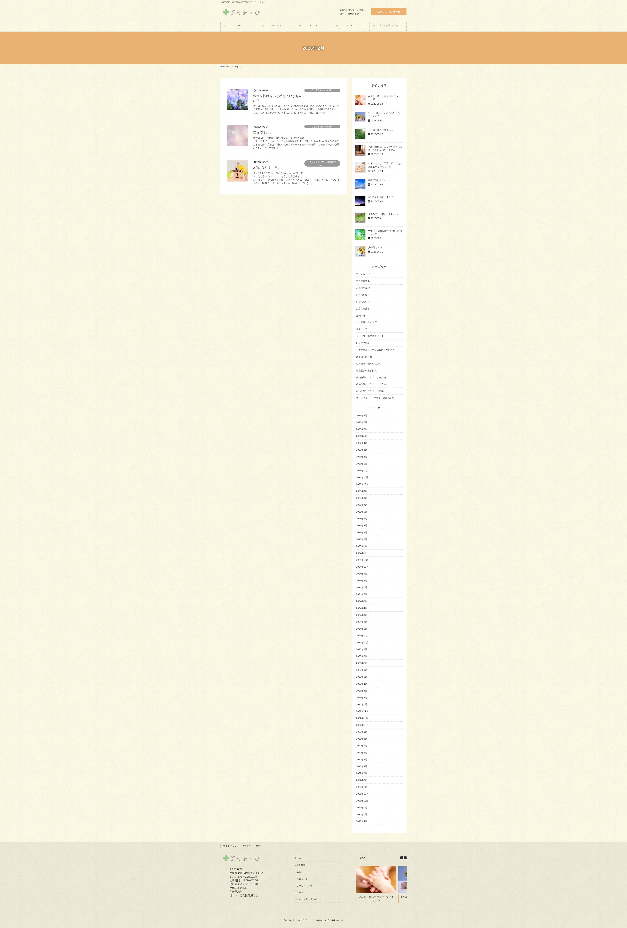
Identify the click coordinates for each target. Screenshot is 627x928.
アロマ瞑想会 (363, 281)
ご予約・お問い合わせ (388, 11)
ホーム (297, 858)
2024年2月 (361, 622)
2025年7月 (361, 505)
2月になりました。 (267, 167)
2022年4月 (361, 766)
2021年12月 (362, 794)
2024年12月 (362, 553)
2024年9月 (361, 573)
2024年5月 (361, 601)
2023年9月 (361, 649)
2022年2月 (361, 780)
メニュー (298, 871)
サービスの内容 (305, 885)
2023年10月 (362, 642)
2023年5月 (361, 676)
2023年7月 (361, 663)
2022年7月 (361, 745)
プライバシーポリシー (253, 845)
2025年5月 (361, 518)
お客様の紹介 (363, 295)
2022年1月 (361, 787)
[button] (405, 857)
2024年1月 (361, 628)
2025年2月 (361, 539)
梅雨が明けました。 (378, 180)
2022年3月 (361, 773)
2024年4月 (361, 608)
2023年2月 (361, 697)
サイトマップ (230, 845)
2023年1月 (361, 704)
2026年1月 (361, 463)
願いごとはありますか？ (380, 197)
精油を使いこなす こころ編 (371, 384)
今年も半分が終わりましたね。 (384, 214)
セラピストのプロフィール (370, 336)
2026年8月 (361, 415)
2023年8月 (361, 656)
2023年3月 (361, 690)
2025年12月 (362, 470)
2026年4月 (361, 443)
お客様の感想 (363, 288)
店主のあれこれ (364, 356)
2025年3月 (361, 532)
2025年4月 (361, 525)
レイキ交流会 (363, 343)
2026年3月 (361, 449)
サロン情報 (300, 865)
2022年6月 (361, 752)
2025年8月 (361, 498)
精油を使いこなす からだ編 (371, 377)
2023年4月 (361, 684)
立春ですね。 (263, 132)
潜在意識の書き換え (366, 370)
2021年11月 (362, 800)
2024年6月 (361, 594)
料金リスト (302, 878)
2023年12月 (362, 635)
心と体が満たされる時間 (380, 130)
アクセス (298, 892)
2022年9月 (361, 732)
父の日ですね (375, 247)
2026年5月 (361, 436)
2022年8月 (361, 738)
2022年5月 (361, 759)
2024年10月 (362, 566)
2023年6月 (361, 670)
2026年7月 (361, 422)
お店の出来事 (363, 308)
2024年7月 (361, 587)
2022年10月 (362, 725)
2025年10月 (362, 484)
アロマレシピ (363, 274)
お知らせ (360, 315)
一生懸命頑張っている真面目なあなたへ (322, 163)
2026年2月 (361, 456)
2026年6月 (361, 429)
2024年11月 (362, 560)
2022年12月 (362, 711)
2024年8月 (361, 580)
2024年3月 (361, 615)
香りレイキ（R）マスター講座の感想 (375, 398)
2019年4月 (361, 821)
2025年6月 (361, 511)
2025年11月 (362, 477)
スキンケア (362, 329)
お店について (363, 301)
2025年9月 (361, 491)
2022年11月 (362, 718)
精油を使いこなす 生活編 (370, 391)
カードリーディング (366, 322)
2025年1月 (361, 546)
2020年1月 (361, 814)
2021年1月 (361, 807)
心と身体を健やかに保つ (322, 90)
